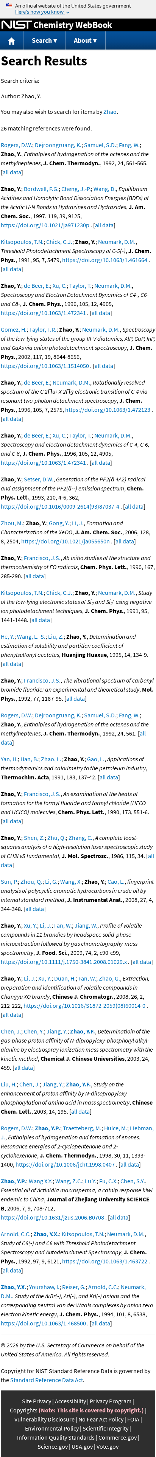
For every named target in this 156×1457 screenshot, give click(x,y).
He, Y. (7, 636)
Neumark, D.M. (117, 241)
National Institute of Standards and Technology (17, 25)
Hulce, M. (115, 1128)
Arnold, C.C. (16, 1234)
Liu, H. (9, 1084)
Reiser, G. (74, 1287)
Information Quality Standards (56, 1437)
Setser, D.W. (38, 479)
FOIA (133, 1419)
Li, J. (78, 523)
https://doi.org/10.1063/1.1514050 (45, 365)
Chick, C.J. (59, 241)
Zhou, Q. (31, 881)
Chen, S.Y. (132, 1181)
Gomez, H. (14, 329)
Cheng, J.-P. (76, 188)
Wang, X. (71, 881)
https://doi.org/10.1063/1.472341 (43, 313)
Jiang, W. (86, 925)
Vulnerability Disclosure (44, 1419)
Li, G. (51, 881)
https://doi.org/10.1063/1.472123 (107, 409)
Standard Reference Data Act (46, 1380)
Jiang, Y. (57, 1031)
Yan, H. (9, 759)
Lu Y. (91, 1181)
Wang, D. (105, 188)
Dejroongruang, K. (58, 145)
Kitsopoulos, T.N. (22, 241)
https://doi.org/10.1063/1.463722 (104, 1261)
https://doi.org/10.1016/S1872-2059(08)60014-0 (84, 1005)
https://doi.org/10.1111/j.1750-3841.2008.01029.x (64, 961)
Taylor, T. (80, 285)
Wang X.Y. (41, 1181)
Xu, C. (60, 285)
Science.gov (52, 1446)
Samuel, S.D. (100, 145)
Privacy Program (110, 1401)
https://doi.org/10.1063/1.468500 (43, 1323)
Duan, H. (65, 978)
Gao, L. (96, 759)
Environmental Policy (52, 1428)
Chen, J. (11, 1031)
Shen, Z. (34, 837)
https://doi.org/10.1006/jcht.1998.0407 (65, 1164)
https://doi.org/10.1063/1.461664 (104, 260)
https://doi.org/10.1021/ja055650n (65, 541)
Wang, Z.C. (68, 1181)
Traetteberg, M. (82, 1128)
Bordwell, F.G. (41, 188)
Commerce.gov (117, 1437)
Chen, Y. (34, 1031)
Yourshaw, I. (44, 1287)
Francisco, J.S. (42, 558)
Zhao (110, 111)
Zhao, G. (109, 978)
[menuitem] (11, 40)
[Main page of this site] (11, 40)
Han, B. (29, 759)
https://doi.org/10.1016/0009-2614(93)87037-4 (60, 506)
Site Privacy (36, 1401)
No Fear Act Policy (100, 1419)
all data (12, 172)
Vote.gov (108, 1446)
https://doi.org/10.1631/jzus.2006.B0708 (52, 1217)
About (83, 40)
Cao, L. (116, 881)
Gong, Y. (59, 523)
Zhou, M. (12, 523)
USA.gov (82, 1446)
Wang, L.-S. (31, 636)
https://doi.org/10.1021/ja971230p (45, 225)
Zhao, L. (51, 759)
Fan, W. (63, 925)
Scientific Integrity (105, 1428)
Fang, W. (129, 145)
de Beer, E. (37, 285)
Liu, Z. (56, 636)
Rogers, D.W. (16, 145)
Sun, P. (9, 881)
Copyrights (23, 1410)
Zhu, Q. (56, 837)
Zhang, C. (80, 837)
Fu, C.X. (108, 1181)
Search (42, 40)
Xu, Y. (30, 925)
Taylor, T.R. (42, 329)
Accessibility (70, 1401)
